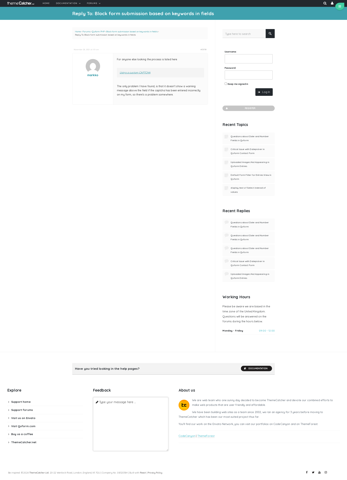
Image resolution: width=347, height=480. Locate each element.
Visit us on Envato (23, 418)
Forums (86, 31)
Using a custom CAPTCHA (135, 72)
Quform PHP (98, 31)
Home (78, 31)
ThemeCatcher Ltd (39, 472)
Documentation (258, 368)
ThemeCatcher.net (23, 442)
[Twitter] (313, 472)
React (143, 472)
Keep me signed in (238, 84)
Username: (231, 51)
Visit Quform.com (23, 426)
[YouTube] (319, 472)
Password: (230, 68)
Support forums (22, 410)
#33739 (203, 49)
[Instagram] (326, 472)
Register (250, 108)
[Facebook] (307, 472)
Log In (266, 92)
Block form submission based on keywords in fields (131, 31)
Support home (21, 401)
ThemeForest (206, 436)
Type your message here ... (117, 402)
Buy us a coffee (22, 434)
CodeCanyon (187, 436)
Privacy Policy (155, 472)
